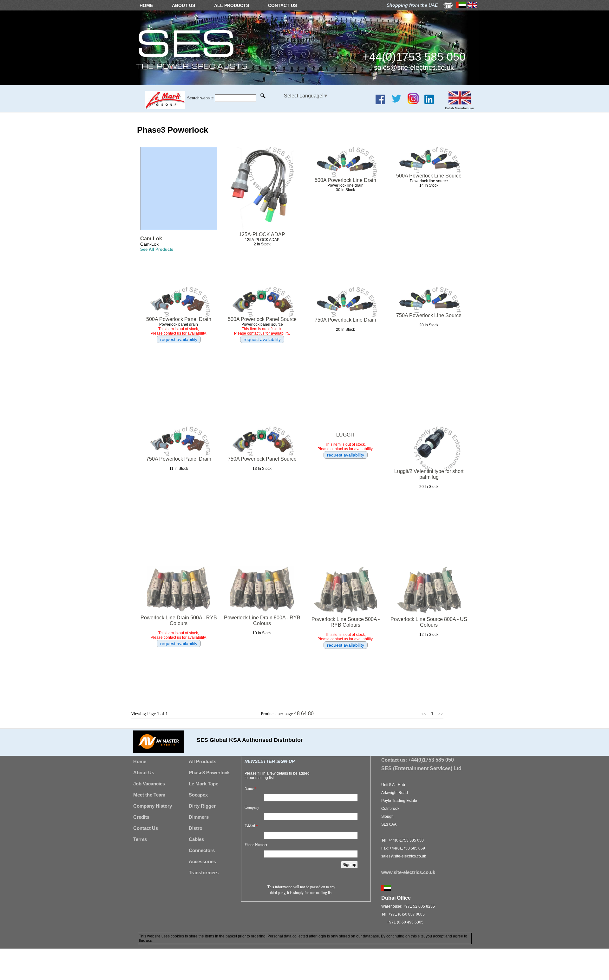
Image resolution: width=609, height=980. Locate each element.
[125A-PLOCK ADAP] (262, 189)
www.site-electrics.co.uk (408, 872)
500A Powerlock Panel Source (262, 319)
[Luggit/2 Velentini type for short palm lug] (429, 447)
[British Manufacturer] (460, 102)
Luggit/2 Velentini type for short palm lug (428, 474)
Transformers (204, 872)
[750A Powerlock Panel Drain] (178, 440)
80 (311, 713)
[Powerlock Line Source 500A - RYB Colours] (345, 591)
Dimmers (199, 817)
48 (297, 713)
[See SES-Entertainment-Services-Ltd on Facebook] (383, 102)
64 (304, 713)
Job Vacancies (149, 783)
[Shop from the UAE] (461, 6)
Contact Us (145, 828)
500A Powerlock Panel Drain (178, 319)
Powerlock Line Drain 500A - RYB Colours (179, 620)
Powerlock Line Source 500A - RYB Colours (345, 622)
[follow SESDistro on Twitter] (399, 102)
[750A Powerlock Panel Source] (262, 440)
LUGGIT (345, 434)
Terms (140, 839)
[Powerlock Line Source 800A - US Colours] (429, 591)
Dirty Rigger (202, 806)
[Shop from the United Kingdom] (472, 6)
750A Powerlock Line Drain (345, 320)
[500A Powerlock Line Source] (429, 159)
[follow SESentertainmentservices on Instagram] (415, 102)
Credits (141, 817)
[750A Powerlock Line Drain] (345, 301)
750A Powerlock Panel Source (262, 459)
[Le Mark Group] (165, 107)
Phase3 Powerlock (209, 772)
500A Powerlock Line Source (429, 175)
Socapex (198, 794)
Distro (195, 828)
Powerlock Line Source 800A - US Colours (428, 622)
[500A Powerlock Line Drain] (345, 161)
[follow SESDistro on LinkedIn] (431, 102)
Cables (196, 839)
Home (139, 761)
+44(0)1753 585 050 (414, 56)
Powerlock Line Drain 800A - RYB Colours (262, 620)
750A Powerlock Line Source (429, 315)
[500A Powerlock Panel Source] (262, 301)
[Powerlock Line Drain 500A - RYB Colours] (178, 590)
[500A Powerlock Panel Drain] (178, 301)
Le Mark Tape (203, 783)
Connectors (202, 850)
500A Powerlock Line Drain (345, 180)
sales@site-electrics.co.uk (414, 67)
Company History (152, 806)
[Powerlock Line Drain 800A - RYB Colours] (262, 590)
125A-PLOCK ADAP (262, 234)
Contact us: (417, 760)
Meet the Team (149, 794)
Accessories (202, 861)
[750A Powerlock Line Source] (429, 299)
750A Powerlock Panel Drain (178, 459)
